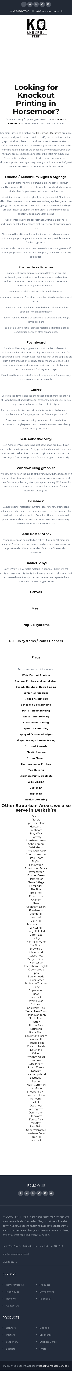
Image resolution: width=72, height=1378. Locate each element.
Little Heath (36, 858)
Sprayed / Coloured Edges (36, 734)
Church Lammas (36, 854)
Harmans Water (36, 941)
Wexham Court (36, 1133)
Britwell (36, 994)
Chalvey (36, 899)
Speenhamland (36, 823)
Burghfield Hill (36, 931)
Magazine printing (36, 698)
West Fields (36, 1001)
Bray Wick (36, 833)
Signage (44, 1327)
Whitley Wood (36, 1056)
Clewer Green (36, 980)
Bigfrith (36, 861)
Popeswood (36, 990)
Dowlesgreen (36, 872)
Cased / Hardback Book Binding (36, 687)
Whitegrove (36, 1109)
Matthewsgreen (36, 840)
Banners (11, 1327)
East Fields (36, 1126)
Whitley (36, 1123)
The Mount (36, 1088)
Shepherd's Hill (36, 1091)
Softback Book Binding (36, 704)
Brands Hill (36, 913)
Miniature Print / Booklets (36, 775)
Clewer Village (36, 882)
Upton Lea (36, 934)
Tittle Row (36, 892)
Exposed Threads (36, 746)
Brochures (45, 1334)
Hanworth (36, 826)
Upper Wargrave (36, 1130)
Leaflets (10, 1348)
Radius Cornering (36, 799)
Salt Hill (36, 1102)
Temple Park (36, 1042)
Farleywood (36, 865)
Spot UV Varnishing (36, 728)
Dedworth (36, 1116)
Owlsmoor (36, 1105)
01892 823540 (10, 1261)
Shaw (36, 903)
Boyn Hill (36, 920)
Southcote (36, 830)
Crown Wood (36, 969)
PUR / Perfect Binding (36, 710)
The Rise (36, 889)
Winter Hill (36, 927)
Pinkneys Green (36, 1014)
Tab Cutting (36, 770)
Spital (36, 973)
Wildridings (36, 847)
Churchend (36, 952)
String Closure (36, 758)
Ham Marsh (36, 878)
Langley (36, 1070)
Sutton (36, 1021)
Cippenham (36, 1063)
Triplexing (36, 793)
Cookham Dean (36, 906)
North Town (36, 1018)
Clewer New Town (36, 1011)
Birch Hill (36, 1137)
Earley (36, 938)
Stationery (12, 1341)
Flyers (42, 1348)
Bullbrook (36, 1028)
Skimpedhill (36, 885)
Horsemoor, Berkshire (48, 132)
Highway (36, 837)
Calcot (36, 1053)
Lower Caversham (36, 1035)
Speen (36, 816)
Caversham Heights (36, 966)
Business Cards (47, 1341)
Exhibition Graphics (36, 692)
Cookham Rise (36, 1008)
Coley (36, 987)
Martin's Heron (36, 924)
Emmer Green (36, 875)
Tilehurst (36, 917)
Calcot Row (36, 955)
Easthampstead (36, 1074)
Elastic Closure (36, 752)
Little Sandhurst (36, 851)
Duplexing (36, 787)
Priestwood (36, 910)
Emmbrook (36, 896)
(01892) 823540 (21, 11)
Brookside (36, 948)
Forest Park (36, 1119)
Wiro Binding (36, 781)
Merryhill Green (36, 959)
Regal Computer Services (54, 1365)
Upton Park (36, 1025)
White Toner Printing (36, 716)
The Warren (36, 1098)
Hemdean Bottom (36, 1095)
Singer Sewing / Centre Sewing (36, 740)
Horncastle (36, 962)
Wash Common (36, 1084)
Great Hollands (36, 1046)
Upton (36, 1081)
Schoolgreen (36, 844)
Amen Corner (36, 1067)
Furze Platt (36, 1032)
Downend (36, 1049)
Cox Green (36, 945)
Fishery (36, 819)
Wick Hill (36, 997)
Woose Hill (36, 1039)
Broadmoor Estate (36, 868)
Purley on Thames (36, 983)
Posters (10, 1334)
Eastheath (36, 1077)
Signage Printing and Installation (36, 681)
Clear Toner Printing (36, 722)
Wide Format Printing (36, 675)
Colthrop (36, 1004)
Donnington (36, 1112)
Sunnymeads (36, 976)
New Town (36, 1060)
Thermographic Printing (36, 764)
